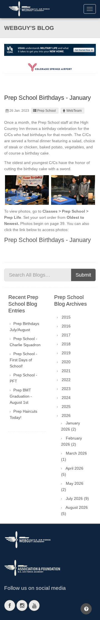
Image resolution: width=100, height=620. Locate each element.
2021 (66, 371)
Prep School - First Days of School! (23, 359)
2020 (66, 362)
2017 (66, 335)
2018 (66, 344)
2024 (66, 397)
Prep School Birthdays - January (47, 239)
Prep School (46, 111)
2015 (66, 317)
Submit (83, 275)
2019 (66, 353)
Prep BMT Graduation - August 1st (21, 396)
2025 (66, 406)
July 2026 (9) (77, 498)
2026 (66, 415)
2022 (66, 379)
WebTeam (74, 111)
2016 (66, 326)
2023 (66, 388)
